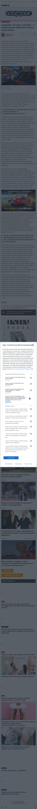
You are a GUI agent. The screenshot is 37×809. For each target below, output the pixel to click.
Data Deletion (8, 464)
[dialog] (18, 404)
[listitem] (18, 374)
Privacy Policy (28, 464)
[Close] (33, 345)
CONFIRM (11, 457)
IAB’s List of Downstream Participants (20, 369)
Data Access (18, 464)
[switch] (30, 378)
